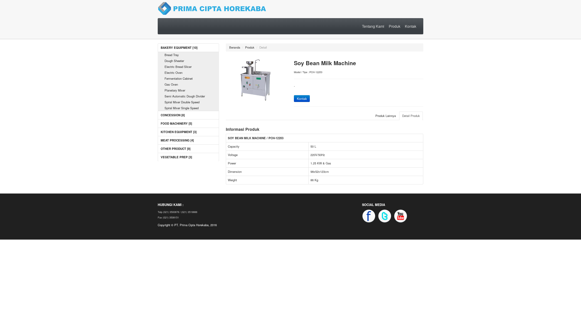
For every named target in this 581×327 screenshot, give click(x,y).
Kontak (410, 26)
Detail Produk (411, 116)
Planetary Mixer (175, 90)
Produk (394, 26)
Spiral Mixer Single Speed (182, 108)
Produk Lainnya (385, 116)
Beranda (234, 47)
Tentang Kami (373, 26)
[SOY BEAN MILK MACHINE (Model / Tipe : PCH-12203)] (256, 79)
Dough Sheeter (174, 61)
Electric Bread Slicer (178, 66)
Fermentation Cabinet (179, 78)
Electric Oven (173, 72)
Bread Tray (172, 55)
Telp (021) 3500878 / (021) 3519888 (177, 212)
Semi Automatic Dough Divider (185, 96)
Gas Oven (171, 84)
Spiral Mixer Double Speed (182, 102)
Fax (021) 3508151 (168, 217)
